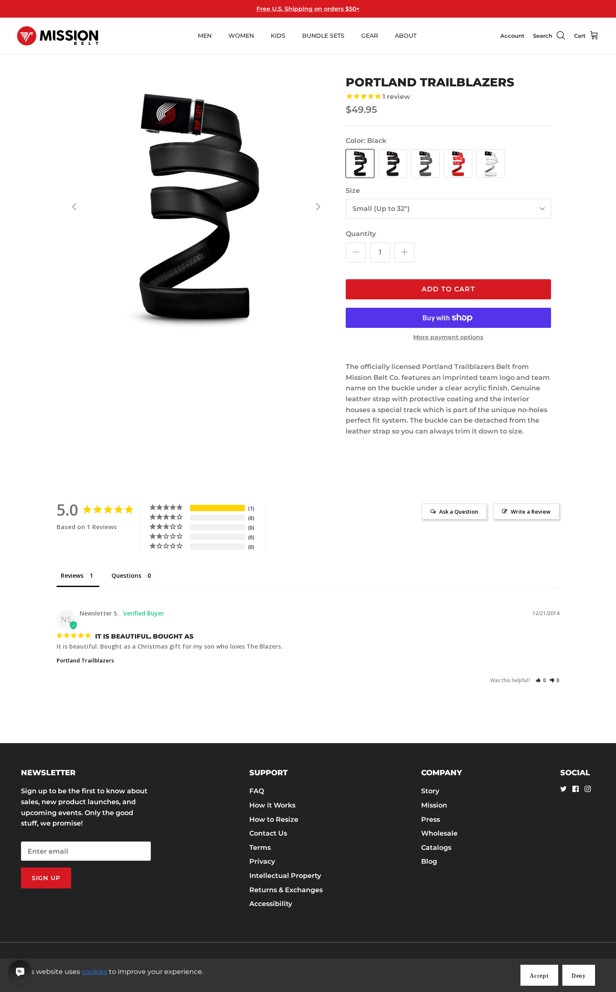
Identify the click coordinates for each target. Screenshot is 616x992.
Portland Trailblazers (85, 660)
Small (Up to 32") (381, 209)
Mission (434, 805)
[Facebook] (575, 789)
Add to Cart (448, 289)
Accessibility (270, 904)
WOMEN (241, 35)
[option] (196, 206)
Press (430, 819)
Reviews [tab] (72, 575)
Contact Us (268, 833)
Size (353, 191)
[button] (541, 680)
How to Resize (273, 819)
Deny (579, 976)
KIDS (278, 35)
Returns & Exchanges (286, 890)
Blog (429, 861)
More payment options (448, 337)
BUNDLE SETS (323, 35)
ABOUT (406, 35)
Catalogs (436, 848)
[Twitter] (563, 789)
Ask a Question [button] (458, 511)
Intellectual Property (285, 876)
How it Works (272, 805)
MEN (205, 35)
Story (430, 791)
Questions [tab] (126, 575)
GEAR (369, 35)
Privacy (262, 861)
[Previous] (74, 206)
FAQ (256, 791)
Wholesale (439, 833)
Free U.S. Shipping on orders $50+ (308, 9)
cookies (94, 972)
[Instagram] (588, 789)
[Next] (318, 206)
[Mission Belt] (57, 36)
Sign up (46, 878)
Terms (260, 848)
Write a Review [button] (531, 511)
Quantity (361, 234)
